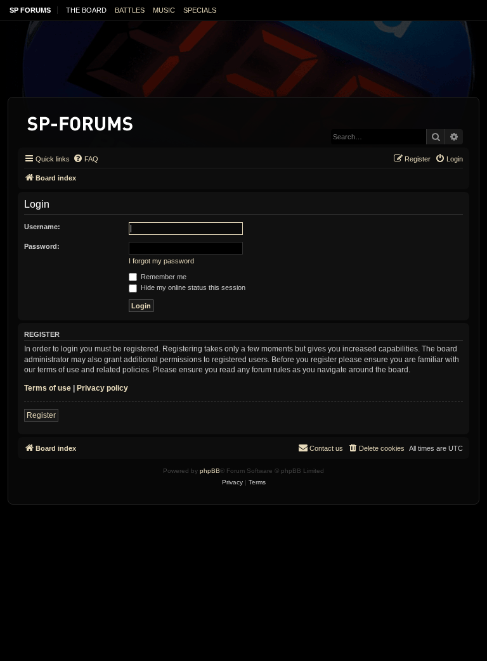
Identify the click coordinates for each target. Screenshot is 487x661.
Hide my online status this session (192, 287)
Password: (42, 246)
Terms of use (47, 388)
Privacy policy (102, 388)
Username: (42, 226)
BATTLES (130, 10)
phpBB (210, 470)
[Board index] (81, 121)
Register (41, 415)
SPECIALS (199, 10)
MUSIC (164, 10)
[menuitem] (85, 159)
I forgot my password (161, 261)
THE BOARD (86, 10)
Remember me (162, 276)
